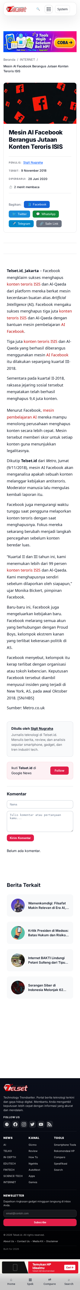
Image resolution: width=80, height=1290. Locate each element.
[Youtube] (41, 1124)
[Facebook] (15, 1124)
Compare (59, 1157)
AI (4, 1144)
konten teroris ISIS (24, 284)
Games (33, 1182)
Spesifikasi (60, 1163)
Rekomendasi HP (64, 1151)
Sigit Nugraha (33, 162)
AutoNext (34, 1169)
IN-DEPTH (9, 1157)
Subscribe (40, 1222)
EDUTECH (9, 1163)
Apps (32, 1176)
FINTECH (9, 1169)
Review (33, 1151)
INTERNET (27, 59)
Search (58, 1169)
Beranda (9, 59)
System (62, 9)
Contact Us (23, 1241)
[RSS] (49, 1124)
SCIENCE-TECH (13, 1176)
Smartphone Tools (65, 1144)
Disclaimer (52, 1241)
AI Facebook (57, 354)
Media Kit (38, 1241)
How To (33, 1157)
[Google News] (6, 1124)
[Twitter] (32, 1124)
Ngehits (33, 1163)
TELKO (7, 1151)
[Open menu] (48, 9)
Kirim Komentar (20, 838)
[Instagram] (23, 1124)
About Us (8, 1241)
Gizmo (32, 1144)
